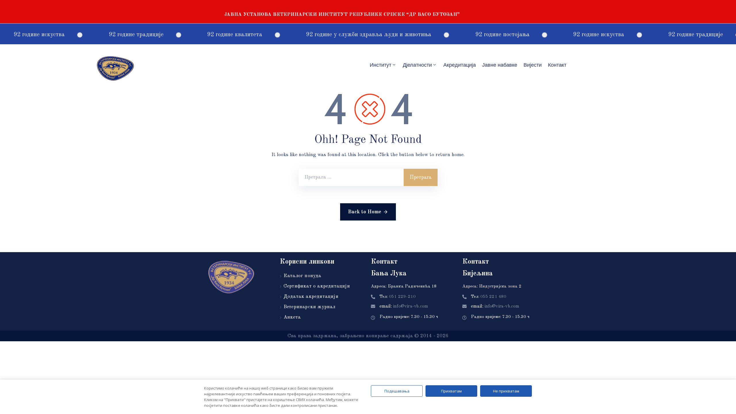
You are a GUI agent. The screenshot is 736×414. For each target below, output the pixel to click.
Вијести (533, 65)
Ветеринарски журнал (309, 306)
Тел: (397, 297)
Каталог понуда (302, 275)
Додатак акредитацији (310, 296)
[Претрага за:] (351, 177)
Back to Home (364, 211)
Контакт (557, 65)
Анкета (292, 317)
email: (403, 306)
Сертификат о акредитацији (316, 286)
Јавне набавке (499, 65)
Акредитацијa (459, 65)
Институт (380, 65)
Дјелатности (417, 65)
